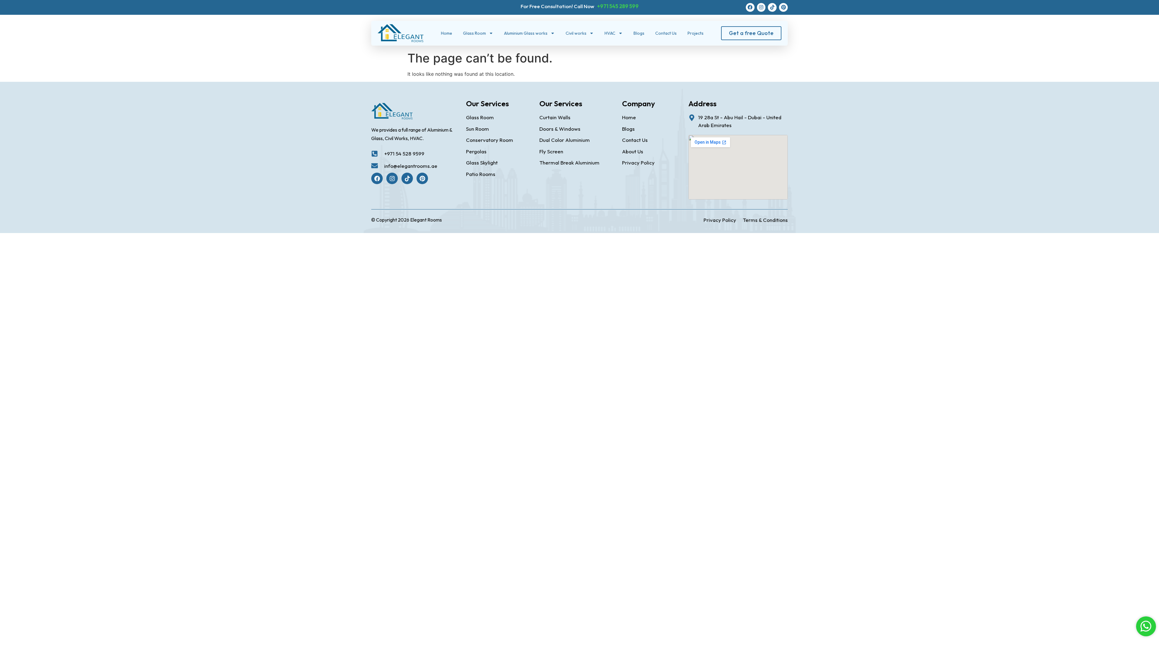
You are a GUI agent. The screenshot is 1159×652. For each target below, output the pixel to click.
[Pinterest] (783, 7)
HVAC (610, 33)
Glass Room (474, 33)
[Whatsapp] (1146, 626)
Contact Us (666, 33)
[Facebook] (750, 7)
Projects (696, 33)
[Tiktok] (772, 7)
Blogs (639, 33)
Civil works (576, 33)
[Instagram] (761, 7)
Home (446, 33)
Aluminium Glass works (526, 33)
